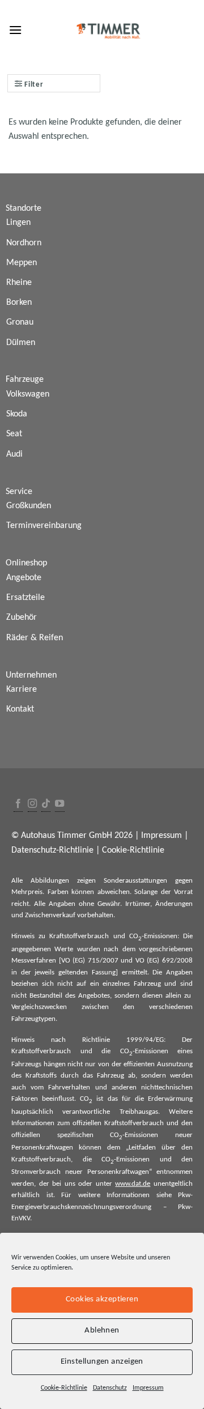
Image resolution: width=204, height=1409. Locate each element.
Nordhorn (23, 243)
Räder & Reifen (34, 637)
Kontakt (20, 709)
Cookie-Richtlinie (64, 1388)
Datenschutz (110, 1388)
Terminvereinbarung (44, 525)
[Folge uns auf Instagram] (32, 804)
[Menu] (15, 30)
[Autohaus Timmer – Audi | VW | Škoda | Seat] (109, 31)
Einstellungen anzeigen (102, 1361)
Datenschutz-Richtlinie (52, 850)
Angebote (23, 577)
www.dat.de (132, 1183)
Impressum (148, 1388)
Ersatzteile (25, 597)
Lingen (18, 222)
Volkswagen (27, 394)
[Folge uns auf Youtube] (59, 804)
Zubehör (21, 617)
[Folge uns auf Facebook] (18, 804)
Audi (14, 454)
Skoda (16, 414)
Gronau (19, 322)
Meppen (21, 262)
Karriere (21, 689)
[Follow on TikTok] (45, 804)
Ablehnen (102, 1330)
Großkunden (28, 505)
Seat (14, 434)
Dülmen (20, 342)
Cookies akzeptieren (102, 1299)
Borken (19, 302)
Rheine (19, 282)
